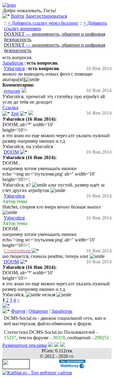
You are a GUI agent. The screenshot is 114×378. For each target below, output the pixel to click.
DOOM (11, 152)
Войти (17, 16)
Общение (38, 311)
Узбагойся (14, 68)
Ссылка (10, 107)
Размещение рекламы (24, 345)
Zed (15, 113)
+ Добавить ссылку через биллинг (43, 23)
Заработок (12, 63)
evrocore (12, 91)
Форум (18, 311)
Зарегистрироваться (46, 16)
